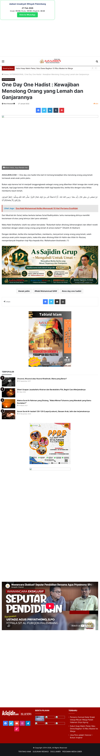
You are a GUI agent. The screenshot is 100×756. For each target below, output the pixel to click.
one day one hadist (72, 291)
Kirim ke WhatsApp (27, 15)
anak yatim (25, 291)
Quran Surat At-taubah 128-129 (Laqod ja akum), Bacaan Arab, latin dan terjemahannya (53, 411)
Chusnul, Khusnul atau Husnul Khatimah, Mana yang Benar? (42, 379)
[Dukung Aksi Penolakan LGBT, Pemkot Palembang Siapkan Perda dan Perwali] (39, 718)
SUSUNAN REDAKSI (41, 751)
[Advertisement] (50, 38)
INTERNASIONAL (17, 74)
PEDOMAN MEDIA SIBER (72, 751)
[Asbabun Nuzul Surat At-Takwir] (60, 724)
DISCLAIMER (55, 751)
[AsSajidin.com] (50, 61)
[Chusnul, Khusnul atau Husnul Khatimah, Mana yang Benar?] (8, 382)
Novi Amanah (8, 104)
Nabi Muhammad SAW (46, 291)
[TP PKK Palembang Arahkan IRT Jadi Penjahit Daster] (60, 718)
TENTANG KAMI (24, 751)
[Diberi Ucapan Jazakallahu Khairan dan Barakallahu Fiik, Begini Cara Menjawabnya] (8, 392)
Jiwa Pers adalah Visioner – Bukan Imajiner (33, 68)
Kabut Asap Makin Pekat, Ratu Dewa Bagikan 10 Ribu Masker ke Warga (84, 728)
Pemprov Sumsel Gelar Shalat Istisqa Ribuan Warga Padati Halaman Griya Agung (82, 719)
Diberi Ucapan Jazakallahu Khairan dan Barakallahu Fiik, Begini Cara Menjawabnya (51, 389)
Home (6, 74)
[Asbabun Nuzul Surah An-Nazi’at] (50, 724)
